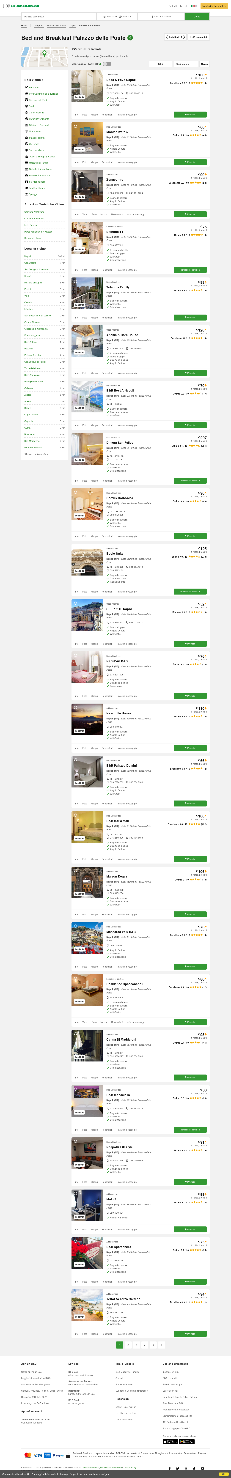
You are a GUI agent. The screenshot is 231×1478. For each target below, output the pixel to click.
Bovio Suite (114, 553)
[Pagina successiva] (161, 1345)
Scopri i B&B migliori (126, 1406)
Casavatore (30, 262)
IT (196, 6)
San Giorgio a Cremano (36, 269)
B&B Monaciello (118, 1095)
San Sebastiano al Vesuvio (38, 315)
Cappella (28, 421)
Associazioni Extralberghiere (35, 1384)
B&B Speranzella (118, 1247)
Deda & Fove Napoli (121, 80)
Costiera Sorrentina (34, 218)
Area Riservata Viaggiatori (176, 1409)
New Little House (118, 713)
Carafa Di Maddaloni (121, 1039)
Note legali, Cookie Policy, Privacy (180, 1396)
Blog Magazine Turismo (128, 1371)
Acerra (27, 401)
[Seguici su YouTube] (203, 1468)
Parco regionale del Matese (38, 231)
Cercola (28, 302)
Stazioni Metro (36, 150)
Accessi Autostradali (39, 175)
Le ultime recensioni (126, 1413)
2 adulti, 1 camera (162, 16)
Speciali (120, 1378)
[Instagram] (186, 1468)
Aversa (27, 394)
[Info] (100, 64)
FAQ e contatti (170, 1378)
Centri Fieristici (36, 112)
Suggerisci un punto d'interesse (132, 1390)
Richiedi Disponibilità (190, 269)
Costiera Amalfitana (34, 211)
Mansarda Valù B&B (121, 932)
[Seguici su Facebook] (171, 1468)
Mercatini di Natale (38, 162)
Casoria (28, 275)
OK (224, 1474)
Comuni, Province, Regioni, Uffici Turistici (42, 1390)
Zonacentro (114, 179)
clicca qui (64, 1474)
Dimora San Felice (119, 442)
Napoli (72, 25)
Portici (27, 289)
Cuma (27, 427)
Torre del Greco (32, 368)
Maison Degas (116, 876)
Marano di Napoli (33, 282)
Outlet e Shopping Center (42, 156)
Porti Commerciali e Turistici (43, 93)
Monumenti (35, 131)
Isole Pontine (31, 225)
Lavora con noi (170, 1390)
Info (77, 114)
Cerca (197, 16)
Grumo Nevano (32, 322)
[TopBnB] (107, 64)
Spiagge (33, 194)
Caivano (28, 388)
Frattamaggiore (32, 335)
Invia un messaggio (127, 114)
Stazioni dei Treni (38, 99)
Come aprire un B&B (31, 1371)
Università (34, 143)
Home (24, 25)
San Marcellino (32, 440)
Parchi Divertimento (39, 118)
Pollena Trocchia (32, 355)
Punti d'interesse (124, 1384)
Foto (84, 114)
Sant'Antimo (30, 341)
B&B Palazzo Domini (121, 765)
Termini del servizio (90, 1467)
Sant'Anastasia (32, 374)
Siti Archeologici (37, 181)
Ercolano (28, 308)
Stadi (31, 106)
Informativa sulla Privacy (111, 1467)
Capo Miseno (31, 414)
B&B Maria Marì (117, 821)
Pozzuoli (28, 348)
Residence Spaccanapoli (124, 984)
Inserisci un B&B (171, 1371)
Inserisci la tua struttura (214, 5)
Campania (39, 25)
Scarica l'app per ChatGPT (176, 1428)
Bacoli (27, 407)
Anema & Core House (122, 335)
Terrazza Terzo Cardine (123, 1299)
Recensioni (107, 114)
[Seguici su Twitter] (178, 1468)
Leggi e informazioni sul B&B (36, 1378)
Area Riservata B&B (173, 1403)
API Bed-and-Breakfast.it (175, 1422)
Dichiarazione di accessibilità (177, 1415)
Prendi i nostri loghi (172, 1384)
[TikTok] (194, 1468)
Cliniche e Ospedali (39, 125)
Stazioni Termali (37, 137)
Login (185, 6)
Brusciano (29, 434)
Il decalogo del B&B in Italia (35, 1403)
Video (85, 214)
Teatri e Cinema (37, 187)
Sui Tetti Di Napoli (119, 609)
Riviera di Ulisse (32, 238)
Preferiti (173, 6)
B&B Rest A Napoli (120, 390)
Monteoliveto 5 (117, 132)
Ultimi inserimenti (124, 1419)
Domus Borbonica (119, 498)
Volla (26, 295)
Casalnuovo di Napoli (35, 361)
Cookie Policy (130, 1467)
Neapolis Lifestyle (119, 1147)
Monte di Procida (33, 447)
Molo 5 (111, 1199)
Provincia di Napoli (56, 25)
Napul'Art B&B (117, 661)
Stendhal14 (114, 232)
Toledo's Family (118, 287)
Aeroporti (33, 87)
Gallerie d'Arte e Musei (40, 169)
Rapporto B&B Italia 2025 (34, 1396)
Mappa (94, 114)
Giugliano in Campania (36, 328)
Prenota (191, 114)
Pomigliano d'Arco (33, 381)
